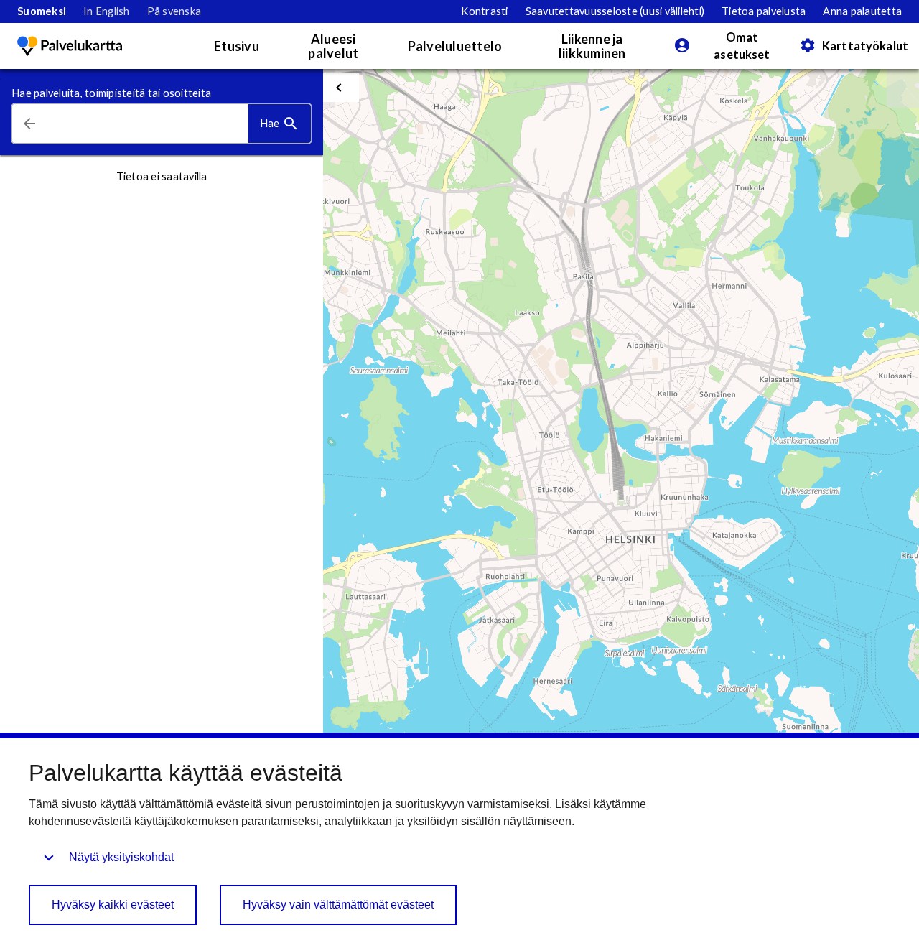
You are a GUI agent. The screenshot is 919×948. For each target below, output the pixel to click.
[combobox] (147, 124)
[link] (41, 11)
